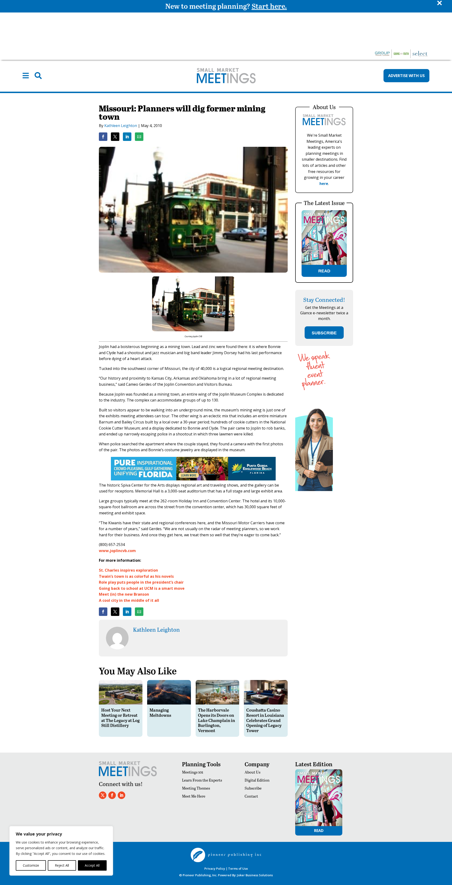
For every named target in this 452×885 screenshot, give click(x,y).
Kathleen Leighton (120, 125)
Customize (31, 865)
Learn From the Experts (202, 780)
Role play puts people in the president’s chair (141, 582)
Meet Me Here (193, 796)
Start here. (269, 6)
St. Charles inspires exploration (128, 570)
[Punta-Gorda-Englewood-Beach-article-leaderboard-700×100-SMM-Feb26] (193, 479)
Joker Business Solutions (255, 875)
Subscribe (253, 788)
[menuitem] (26, 76)
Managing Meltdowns (160, 712)
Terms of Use (238, 868)
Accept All (92, 865)
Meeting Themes (196, 788)
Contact (251, 796)
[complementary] (61, 851)
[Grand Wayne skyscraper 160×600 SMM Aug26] (314, 490)
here (323, 183)
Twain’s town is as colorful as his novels (136, 576)
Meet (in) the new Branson (124, 594)
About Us (252, 772)
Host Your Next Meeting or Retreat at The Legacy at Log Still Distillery (120, 717)
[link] (103, 136)
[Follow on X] (102, 795)
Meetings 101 (192, 772)
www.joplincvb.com (117, 550)
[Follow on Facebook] (112, 795)
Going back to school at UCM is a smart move (142, 588)
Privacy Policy (214, 868)
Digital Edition (257, 780)
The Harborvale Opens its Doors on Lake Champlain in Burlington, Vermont (216, 720)
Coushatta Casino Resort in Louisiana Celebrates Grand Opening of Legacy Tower (265, 720)
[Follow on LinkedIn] (121, 795)
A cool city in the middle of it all (129, 600)
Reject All (62, 865)
